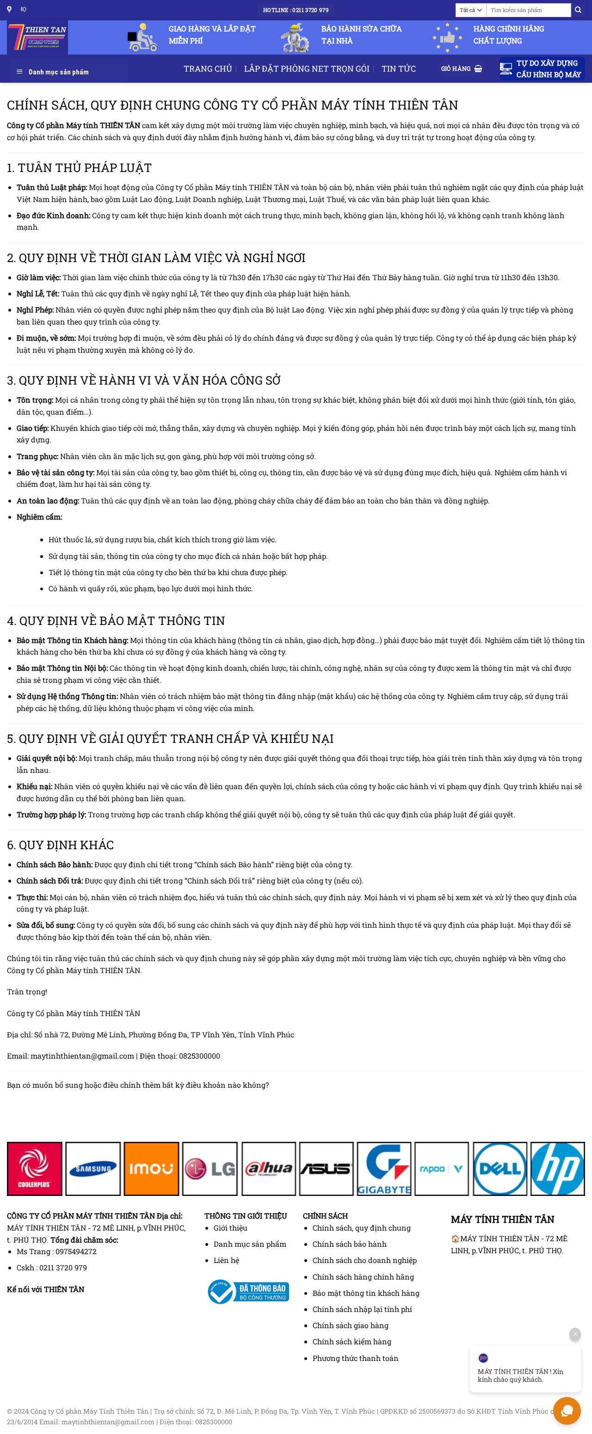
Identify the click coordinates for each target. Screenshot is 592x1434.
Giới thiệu (230, 1227)
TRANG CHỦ (208, 68)
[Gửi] (578, 10)
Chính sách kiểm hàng (352, 1341)
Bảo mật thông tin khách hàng (366, 1293)
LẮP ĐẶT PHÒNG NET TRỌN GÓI (307, 68)
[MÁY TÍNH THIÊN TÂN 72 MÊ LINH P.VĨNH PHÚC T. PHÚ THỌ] (10, 10)
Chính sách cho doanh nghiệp (365, 1260)
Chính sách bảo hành (350, 1244)
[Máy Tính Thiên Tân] (41, 37)
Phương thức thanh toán (356, 1358)
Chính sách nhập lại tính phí (362, 1309)
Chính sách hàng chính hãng (363, 1276)
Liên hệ (226, 1260)
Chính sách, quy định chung (362, 1227)
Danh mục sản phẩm (250, 1244)
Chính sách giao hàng (350, 1325)
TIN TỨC (399, 68)
